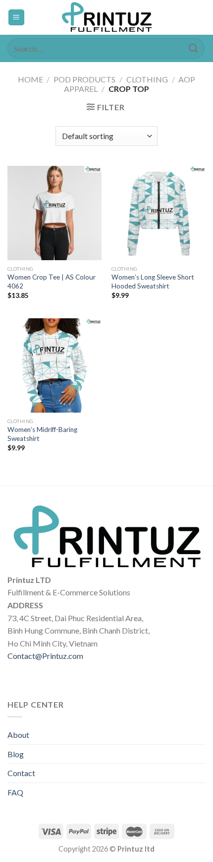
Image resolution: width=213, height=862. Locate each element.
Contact (21, 773)
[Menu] (16, 17)
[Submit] (194, 48)
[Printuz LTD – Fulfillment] (106, 17)
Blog (15, 754)
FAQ (15, 792)
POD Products (84, 79)
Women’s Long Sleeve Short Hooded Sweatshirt (152, 281)
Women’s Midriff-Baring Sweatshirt (42, 434)
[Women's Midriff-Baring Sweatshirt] (54, 365)
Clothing (147, 79)
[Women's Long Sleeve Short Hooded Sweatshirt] (158, 213)
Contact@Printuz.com (45, 655)
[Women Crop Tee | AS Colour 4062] (54, 213)
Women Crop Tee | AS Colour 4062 (51, 281)
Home (30, 79)
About (18, 734)
